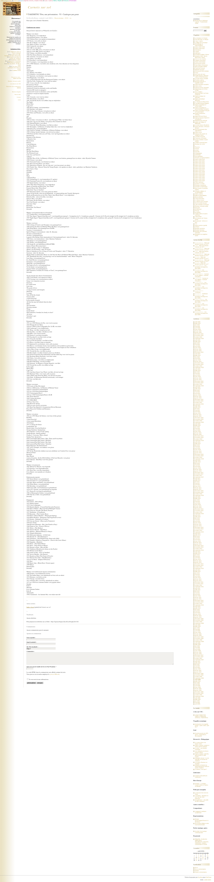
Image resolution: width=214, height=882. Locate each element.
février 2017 (198, 487)
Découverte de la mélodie (202, 71)
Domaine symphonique (201, 186)
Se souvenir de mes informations (38, 679)
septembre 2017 (199, 477)
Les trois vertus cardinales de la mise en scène (14, 68)
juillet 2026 (198, 323)
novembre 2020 (199, 419)
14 (194, 857)
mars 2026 (198, 329)
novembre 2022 (199, 382)
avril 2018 (197, 466)
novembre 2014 (199, 528)
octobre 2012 (198, 567)
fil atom (197, 870)
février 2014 (198, 542)
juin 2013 (197, 554)
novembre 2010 (199, 602)
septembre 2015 (199, 513)
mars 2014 (198, 541)
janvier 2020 (198, 434)
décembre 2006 (199, 673)
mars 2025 (198, 347)
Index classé (30, 607)
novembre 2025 (199, 335)
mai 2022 (197, 391)
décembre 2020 (199, 417)
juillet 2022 (198, 388)
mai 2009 (197, 629)
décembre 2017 (199, 472)
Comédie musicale (200, 136)
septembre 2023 (199, 367)
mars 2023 (198, 376)
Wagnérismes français (201, 120)
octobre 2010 (198, 603)
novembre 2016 (199, 492)
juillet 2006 (198, 681)
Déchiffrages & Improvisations (199, 44)
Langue (197, 51)
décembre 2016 (199, 490)
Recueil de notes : (16, 78)
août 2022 (197, 387)
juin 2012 (197, 573)
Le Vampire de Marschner (202, 101)
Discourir (197, 207)
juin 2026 (197, 324)
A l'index (197, 226)
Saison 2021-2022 (200, 177)
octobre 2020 (198, 420)
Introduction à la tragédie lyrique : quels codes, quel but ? (202, 725)
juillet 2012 (198, 571)
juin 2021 (197, 408)
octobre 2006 (198, 676)
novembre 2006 (199, 675)
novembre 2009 (199, 620)
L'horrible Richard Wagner (202, 103)
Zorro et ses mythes (200, 59)
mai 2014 (197, 538)
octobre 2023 (198, 366)
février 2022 (198, 396)
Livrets (197, 150)
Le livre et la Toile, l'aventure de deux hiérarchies (12, 55)
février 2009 (198, 634)
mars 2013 (198, 559)
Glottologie (198, 154)
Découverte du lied (200, 63)
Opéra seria (198, 86)
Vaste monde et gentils (201, 225)
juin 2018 (197, 463)
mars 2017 (198, 486)
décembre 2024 (199, 352)
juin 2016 (197, 500)
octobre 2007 (198, 658)
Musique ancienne (200, 228)
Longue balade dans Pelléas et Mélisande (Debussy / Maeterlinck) (201, 716)
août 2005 (197, 698)
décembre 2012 (199, 564)
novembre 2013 (199, 547)
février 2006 (198, 688)
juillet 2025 (198, 341)
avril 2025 (197, 346)
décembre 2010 (199, 600)
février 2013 (198, 561)
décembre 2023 (199, 363)
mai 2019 (197, 446)
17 (201, 857)
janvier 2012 (198, 580)
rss (70, 18)
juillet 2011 (197, 589)
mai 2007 (197, 666)
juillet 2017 (198, 480)
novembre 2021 (199, 401)
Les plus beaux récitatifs (201, 78)
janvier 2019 (198, 452)
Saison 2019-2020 (200, 174)
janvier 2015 (198, 525)
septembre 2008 (199, 641)
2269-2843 (207, 880)
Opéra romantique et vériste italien (200, 105)
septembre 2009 (199, 623)
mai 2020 (197, 428)
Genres (197, 148)
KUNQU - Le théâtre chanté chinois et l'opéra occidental (201, 785)
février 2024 (198, 361)
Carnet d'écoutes (199, 198)
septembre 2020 (199, 422)
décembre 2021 (199, 399)
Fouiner (195, 27)
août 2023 (197, 369)
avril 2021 (197, 411)
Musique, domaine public (14, 81)
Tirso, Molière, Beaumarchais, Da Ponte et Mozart (201, 93)
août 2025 (197, 340)
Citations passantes (200, 60)
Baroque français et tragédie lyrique (200, 82)
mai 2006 (197, 684)
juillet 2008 (198, 644)
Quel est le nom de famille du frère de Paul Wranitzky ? (41, 667)
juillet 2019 (198, 443)
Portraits (197, 151)
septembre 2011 (199, 586)
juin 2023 (197, 372)
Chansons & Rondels (200, 138)
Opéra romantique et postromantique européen (202, 108)
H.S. (196, 223)
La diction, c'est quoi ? (201, 769)
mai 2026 (197, 326)
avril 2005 (197, 704)
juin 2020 (197, 426)
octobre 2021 (198, 402)
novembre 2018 (199, 455)
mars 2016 (198, 504)
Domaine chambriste (200, 185)
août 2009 (197, 624)
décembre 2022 (199, 381)
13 (207, 856)
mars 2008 (198, 650)
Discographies (199, 156)
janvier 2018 (198, 471)
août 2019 (197, 442)
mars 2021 (198, 413)
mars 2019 (198, 449)
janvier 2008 (198, 653)
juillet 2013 (198, 553)
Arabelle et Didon (16, 59)
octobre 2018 (198, 457)
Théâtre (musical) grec (201, 142)
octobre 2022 (198, 384)
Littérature (197, 53)
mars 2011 (198, 595)
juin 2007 (197, 664)
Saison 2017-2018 (200, 171)
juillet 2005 (198, 699)
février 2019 (198, 451)
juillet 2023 (198, 370)
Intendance (198, 50)
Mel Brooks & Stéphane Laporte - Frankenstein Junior (201, 22)
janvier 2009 (198, 635)
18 (203, 857)
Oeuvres (197, 147)
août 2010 (197, 606)
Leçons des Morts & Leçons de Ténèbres (15, 57)
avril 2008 (197, 649)
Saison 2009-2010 (200, 159)
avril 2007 (197, 667)
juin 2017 (197, 481)
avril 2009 (197, 630)
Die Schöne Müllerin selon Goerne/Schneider (202, 824)
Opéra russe (198, 132)
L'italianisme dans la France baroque (15, 52)
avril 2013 (197, 557)
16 (198, 857)
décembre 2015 (199, 509)
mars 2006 (198, 687)
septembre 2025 (199, 338)
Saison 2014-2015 (200, 167)
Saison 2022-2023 (200, 179)
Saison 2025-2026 (200, 47)
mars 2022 (198, 395)
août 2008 (197, 643)
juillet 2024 (198, 355)
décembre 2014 (199, 527)
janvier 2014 (198, 544)
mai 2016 (197, 501)
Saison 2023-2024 (200, 180)
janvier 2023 (198, 379)
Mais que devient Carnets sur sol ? (202, 243)
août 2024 (197, 353)
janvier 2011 (198, 599)
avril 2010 (197, 612)
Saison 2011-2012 (200, 162)
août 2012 (197, 570)
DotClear (208, 877)
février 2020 (198, 433)
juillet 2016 (198, 498)
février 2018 (198, 469)
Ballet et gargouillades (201, 195)
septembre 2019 (199, 440)
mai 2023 (197, 373)
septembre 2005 (199, 696)
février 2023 (198, 378)
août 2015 (197, 515)
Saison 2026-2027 (200, 48)
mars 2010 (198, 614)
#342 (66, 18)
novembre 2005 (199, 693)
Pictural (197, 210)
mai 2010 (197, 611)
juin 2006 (197, 682)
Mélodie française (199, 69)
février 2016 (198, 506)
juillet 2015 (198, 516)
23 (198, 859)
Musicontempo (59, 18)
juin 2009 (197, 627)
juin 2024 (197, 357)
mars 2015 (198, 522)
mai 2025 (197, 344)
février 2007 (198, 670)
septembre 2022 (199, 385)
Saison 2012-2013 (200, 164)
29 (196, 860)
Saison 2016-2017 (200, 170)
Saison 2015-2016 (200, 168)
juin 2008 (197, 646)
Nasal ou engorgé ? (15, 62)
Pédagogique (198, 153)
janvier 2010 (198, 617)
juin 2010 (197, 609)
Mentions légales (16, 91)
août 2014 (197, 533)
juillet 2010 (198, 608)
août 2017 (197, 478)
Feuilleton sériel (16, 70)
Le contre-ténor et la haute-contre (200, 743)
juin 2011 (197, 591)
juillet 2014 (198, 535)
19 (205, 857)
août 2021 (197, 405)
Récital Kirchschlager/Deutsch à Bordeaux (201, 820)
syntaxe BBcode (55, 674)
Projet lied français (200, 68)
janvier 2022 (198, 398)
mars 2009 (198, 632)
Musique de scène (200, 144)
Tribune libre (17, 94)
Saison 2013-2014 (200, 165)
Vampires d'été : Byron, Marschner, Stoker (201, 56)
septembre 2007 (199, 659)
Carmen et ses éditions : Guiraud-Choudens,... (202, 275)
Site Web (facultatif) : (32, 647)
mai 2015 (197, 519)
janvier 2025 (198, 350)
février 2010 (198, 615)
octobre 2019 (198, 439)
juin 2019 (197, 445)
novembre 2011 (199, 583)
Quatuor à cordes (200, 183)
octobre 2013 (198, 548)
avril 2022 (197, 393)
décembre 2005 (199, 691)
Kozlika (200, 877)
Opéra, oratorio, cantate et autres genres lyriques (202, 746)
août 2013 (197, 551)
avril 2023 (197, 375)
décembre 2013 (199, 545)
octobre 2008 (198, 640)
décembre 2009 (199, 618)
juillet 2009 (198, 626)
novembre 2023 (199, 364)
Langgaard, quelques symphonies (200, 812)
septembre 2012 (199, 568)
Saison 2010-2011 (200, 161)
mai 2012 (197, 574)
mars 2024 (198, 360)
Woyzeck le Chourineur (14, 61)
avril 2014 (197, 539)
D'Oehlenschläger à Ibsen (202, 54)
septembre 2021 (199, 404)
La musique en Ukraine (201, 38)
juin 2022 (197, 390)
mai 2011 (197, 592)
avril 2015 (197, 521)
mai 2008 (197, 647)
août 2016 (197, 497)
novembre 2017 (199, 474)
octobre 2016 (198, 493)
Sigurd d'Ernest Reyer (201, 116)
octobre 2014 (198, 530)
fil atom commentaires (201, 872)
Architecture (198, 209)
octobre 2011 (198, 585)
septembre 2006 (199, 678)
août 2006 (198, 679)
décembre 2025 (199, 334)
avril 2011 (197, 594)
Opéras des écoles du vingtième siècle (201, 134)
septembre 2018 (199, 459)
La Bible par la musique (201, 42)
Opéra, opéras (199, 194)
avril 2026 (197, 327)
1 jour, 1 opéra (199, 41)
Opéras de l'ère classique (202, 87)
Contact (19, 97)
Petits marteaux (199, 182)
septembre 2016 (199, 495)
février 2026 (198, 331)
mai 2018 (197, 465)
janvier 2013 (198, 562)
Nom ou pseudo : (31, 638)
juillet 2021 (198, 407)
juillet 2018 (198, 462)
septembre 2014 (199, 532)
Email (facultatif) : (32, 642)
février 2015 (198, 524)
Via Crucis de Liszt (200, 74)
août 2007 (197, 661)
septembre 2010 (199, 605)
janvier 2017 (198, 489)
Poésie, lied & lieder (200, 62)
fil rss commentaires (200, 869)
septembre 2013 (199, 550)
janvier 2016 (198, 507)
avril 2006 (197, 685)
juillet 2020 (198, 425)
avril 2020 (197, 430)
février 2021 (198, 414)
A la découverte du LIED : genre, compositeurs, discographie (202, 735)
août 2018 (197, 460)
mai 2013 (197, 556)
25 (203, 859)
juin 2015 (197, 518)
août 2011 (197, 588)
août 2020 (197, 423)
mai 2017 (197, 483)
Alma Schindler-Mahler (201, 66)
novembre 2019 (199, 437)
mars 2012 (198, 577)
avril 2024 (197, 358)
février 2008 (198, 652)
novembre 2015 (199, 510)
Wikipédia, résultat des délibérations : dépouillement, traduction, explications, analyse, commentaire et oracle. (202, 841)
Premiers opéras (199, 80)
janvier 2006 (198, 690)
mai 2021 (197, 410)
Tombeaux (198, 292)
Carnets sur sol (39, 7)
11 (203, 856)
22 (196, 859)
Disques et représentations (202, 157)
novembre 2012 (199, 565)
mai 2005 (197, 702)
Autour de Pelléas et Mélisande (200, 122)
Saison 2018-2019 (200, 173)
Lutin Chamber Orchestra (202, 204)
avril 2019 (197, 448)
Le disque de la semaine (201, 201)
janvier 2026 (198, 332)
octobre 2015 (198, 512)
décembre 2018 (199, 454)
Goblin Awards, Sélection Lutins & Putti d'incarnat (201, 76)
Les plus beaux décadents (202, 125)
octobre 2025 (198, 337)
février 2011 (198, 597)
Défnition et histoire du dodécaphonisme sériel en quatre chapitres (202, 766)
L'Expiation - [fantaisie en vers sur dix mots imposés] (201, 797)
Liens (19, 99)
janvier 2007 (198, 672)
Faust (196, 72)
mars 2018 (198, 468)
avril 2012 (197, 576)
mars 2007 (198, 669)
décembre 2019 (199, 436)
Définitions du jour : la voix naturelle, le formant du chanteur (202, 759)
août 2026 (197, 321)
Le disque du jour (199, 200)
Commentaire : (31, 651)
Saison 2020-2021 (200, 176)
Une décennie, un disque (201, 39)
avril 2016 (197, 503)
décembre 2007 (199, 655)
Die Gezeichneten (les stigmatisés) (201, 130)
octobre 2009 (198, 621)
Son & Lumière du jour (201, 203)
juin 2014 (197, 536)
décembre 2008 (199, 637)
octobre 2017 (198, 475)
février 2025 (198, 349)
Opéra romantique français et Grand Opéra (202, 111)
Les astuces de (15, 83)
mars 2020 (198, 431)
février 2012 (198, 579)
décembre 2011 (199, 582)
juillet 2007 (198, 663)
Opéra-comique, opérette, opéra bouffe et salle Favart (202, 755)
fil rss (196, 867)
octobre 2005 (198, 694)
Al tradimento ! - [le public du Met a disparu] (201, 800)
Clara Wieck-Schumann (201, 65)
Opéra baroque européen (202, 84)
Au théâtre (198, 212)
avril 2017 (197, 484)
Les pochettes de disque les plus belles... (201, 267)
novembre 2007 (199, 656)
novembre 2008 (199, 638)
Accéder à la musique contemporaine (201, 832)
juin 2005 (197, 701)
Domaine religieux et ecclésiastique (200, 191)
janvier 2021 (198, 416)
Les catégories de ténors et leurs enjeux (201, 751)
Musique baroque (199, 230)
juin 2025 (197, 343)
